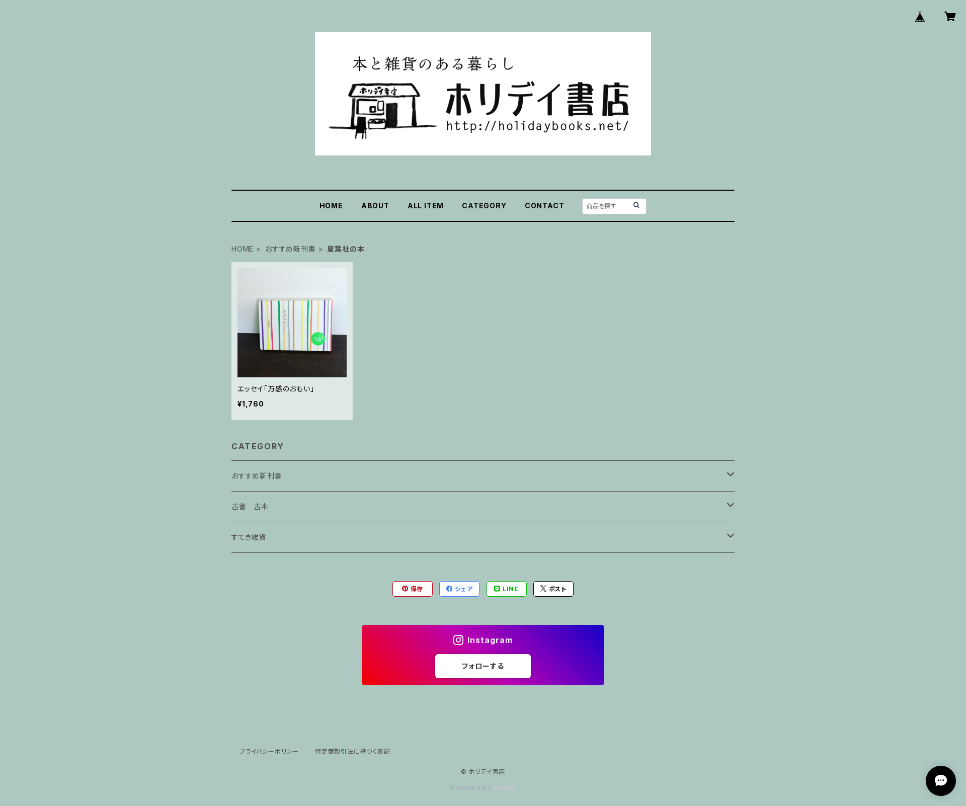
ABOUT (375, 205)
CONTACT (545, 205)
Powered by (472, 787)
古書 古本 (250, 506)
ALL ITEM (426, 205)
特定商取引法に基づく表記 (352, 751)
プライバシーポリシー (269, 751)
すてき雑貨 (248, 537)
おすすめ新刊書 (290, 249)
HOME (331, 205)
